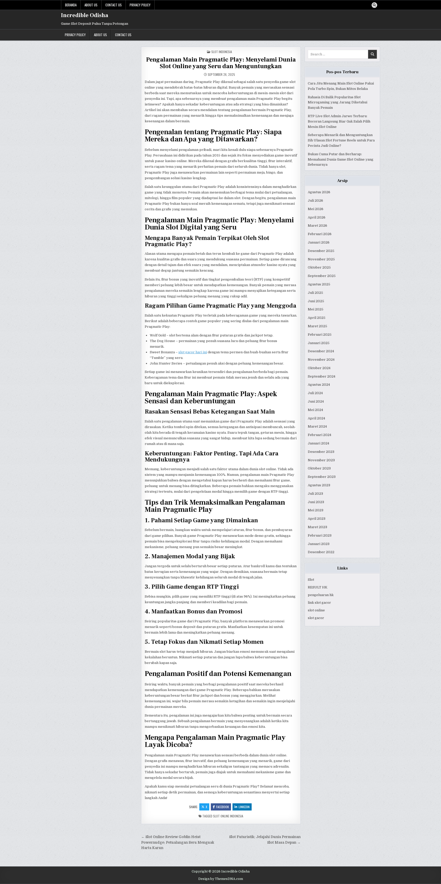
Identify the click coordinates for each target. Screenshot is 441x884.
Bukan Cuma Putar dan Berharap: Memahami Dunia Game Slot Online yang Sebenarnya (340, 159)
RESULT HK (317, 587)
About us (90, 4)
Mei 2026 (315, 209)
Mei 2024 (315, 410)
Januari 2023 (318, 544)
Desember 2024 (321, 351)
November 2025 (321, 259)
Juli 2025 (315, 293)
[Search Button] (374, 5)
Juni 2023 (316, 502)
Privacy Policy (140, 4)
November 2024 (321, 359)
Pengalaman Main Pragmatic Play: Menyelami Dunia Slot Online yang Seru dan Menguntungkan (221, 63)
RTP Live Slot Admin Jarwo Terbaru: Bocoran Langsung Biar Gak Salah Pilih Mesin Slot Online (339, 121)
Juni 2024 (316, 401)
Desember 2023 (321, 452)
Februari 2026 (320, 234)
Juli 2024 (315, 393)
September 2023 (322, 477)
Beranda (71, 4)
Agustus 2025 (319, 284)
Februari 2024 (319, 435)
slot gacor (316, 618)
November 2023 (321, 460)
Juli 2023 (315, 493)
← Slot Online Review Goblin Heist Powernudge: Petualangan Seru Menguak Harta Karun (177, 842)
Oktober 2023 (319, 468)
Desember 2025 (321, 251)
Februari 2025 (320, 334)
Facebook (222, 807)
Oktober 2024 (319, 368)
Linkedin (244, 807)
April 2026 (316, 217)
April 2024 (316, 418)
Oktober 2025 (319, 267)
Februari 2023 (320, 535)
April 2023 (316, 518)
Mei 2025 (315, 309)
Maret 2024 (317, 426)
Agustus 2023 (319, 485)
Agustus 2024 (319, 384)
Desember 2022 (321, 552)
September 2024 (321, 376)
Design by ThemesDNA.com (220, 879)
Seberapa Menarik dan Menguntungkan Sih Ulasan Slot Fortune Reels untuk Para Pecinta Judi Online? (341, 140)
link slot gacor (319, 602)
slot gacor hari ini (192, 352)
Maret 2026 (317, 225)
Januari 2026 (318, 242)
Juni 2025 (316, 301)
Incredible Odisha (84, 15)
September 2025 (322, 276)
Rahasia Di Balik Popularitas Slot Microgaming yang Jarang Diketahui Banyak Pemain (337, 102)
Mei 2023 (315, 510)
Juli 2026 (315, 200)
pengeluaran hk (321, 595)
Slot (311, 580)
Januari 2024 (318, 443)
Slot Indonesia (221, 52)
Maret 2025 (317, 326)
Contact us (113, 4)
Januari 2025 (318, 343)
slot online (316, 610)
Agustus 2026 (319, 192)
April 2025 (316, 318)
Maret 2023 (317, 527)
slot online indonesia (228, 816)
